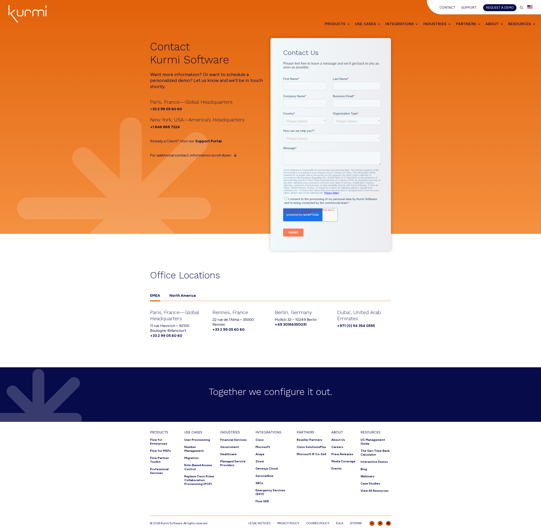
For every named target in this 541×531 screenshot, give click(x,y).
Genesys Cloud (266, 468)
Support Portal (208, 141)
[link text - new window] (371, 523)
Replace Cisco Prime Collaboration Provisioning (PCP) (199, 480)
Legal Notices (259, 523)
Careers (337, 447)
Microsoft (262, 447)
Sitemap (356, 523)
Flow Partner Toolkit (159, 460)
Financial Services (233, 440)
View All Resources (374, 491)
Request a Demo (500, 8)
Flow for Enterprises (158, 441)
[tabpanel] (270, 324)
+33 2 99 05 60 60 (166, 335)
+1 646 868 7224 (165, 127)
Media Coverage (343, 461)
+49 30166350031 (291, 324)
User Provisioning (197, 440)
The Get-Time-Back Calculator (375, 452)
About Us (338, 440)
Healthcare (228, 454)
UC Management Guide (373, 441)
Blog (364, 469)
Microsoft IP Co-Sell (311, 454)
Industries (230, 432)
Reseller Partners (309, 440)
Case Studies (370, 483)
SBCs (259, 483)
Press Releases (342, 454)
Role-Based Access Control (198, 467)
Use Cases (193, 432)
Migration (191, 458)
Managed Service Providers (233, 463)
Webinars (367, 476)
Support (468, 8)
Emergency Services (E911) (270, 492)
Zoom (259, 461)
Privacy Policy (288, 523)
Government (229, 447)
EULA (339, 523)
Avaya (259, 454)
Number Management (194, 449)
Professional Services (159, 471)
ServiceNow (264, 476)
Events (336, 468)
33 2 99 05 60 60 (167, 109)
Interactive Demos (374, 462)
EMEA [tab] (155, 295)
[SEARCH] (521, 7)
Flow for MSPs (160, 451)
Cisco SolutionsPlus (311, 447)
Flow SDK (262, 501)
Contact (447, 8)
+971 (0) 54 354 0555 (356, 325)
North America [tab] (182, 295)
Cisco (259, 440)
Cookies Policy (317, 523)
